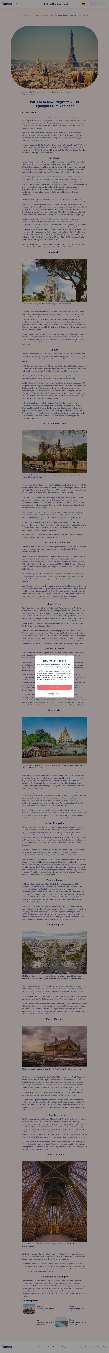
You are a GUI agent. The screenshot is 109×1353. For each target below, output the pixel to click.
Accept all (55, 687)
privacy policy (61, 679)
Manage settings (54, 694)
